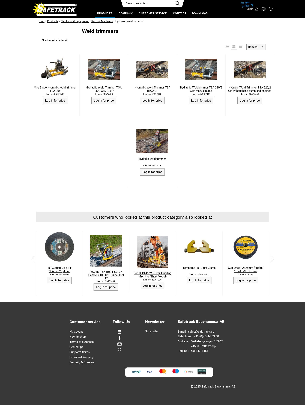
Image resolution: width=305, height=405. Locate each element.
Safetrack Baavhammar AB (201, 322)
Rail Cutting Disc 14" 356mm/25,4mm (59, 269)
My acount (76, 331)
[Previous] (33, 259)
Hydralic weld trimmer (152, 159)
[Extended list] (240, 47)
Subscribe (152, 331)
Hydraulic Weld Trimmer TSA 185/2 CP (152, 89)
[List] (227, 47)
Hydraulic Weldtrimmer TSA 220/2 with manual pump (201, 89)
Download (200, 13)
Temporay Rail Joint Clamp (199, 268)
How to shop (78, 336)
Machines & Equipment (75, 21)
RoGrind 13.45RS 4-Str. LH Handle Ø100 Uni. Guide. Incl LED (106, 275)
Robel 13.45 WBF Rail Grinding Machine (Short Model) (152, 274)
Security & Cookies (82, 362)
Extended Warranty (82, 357)
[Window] (234, 47)
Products (104, 13)
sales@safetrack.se (201, 331)
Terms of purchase (82, 342)
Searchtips (76, 347)
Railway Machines (102, 21)
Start (41, 21)
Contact (180, 13)
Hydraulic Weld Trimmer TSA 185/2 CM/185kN (104, 89)
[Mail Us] (125, 344)
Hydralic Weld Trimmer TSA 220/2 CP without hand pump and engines (249, 89)
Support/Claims (80, 352)
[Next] (271, 259)
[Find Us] (125, 350)
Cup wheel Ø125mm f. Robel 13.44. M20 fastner (245, 269)
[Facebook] (125, 338)
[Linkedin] (125, 332)
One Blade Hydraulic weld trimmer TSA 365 (55, 89)
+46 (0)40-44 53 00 (206, 336)
